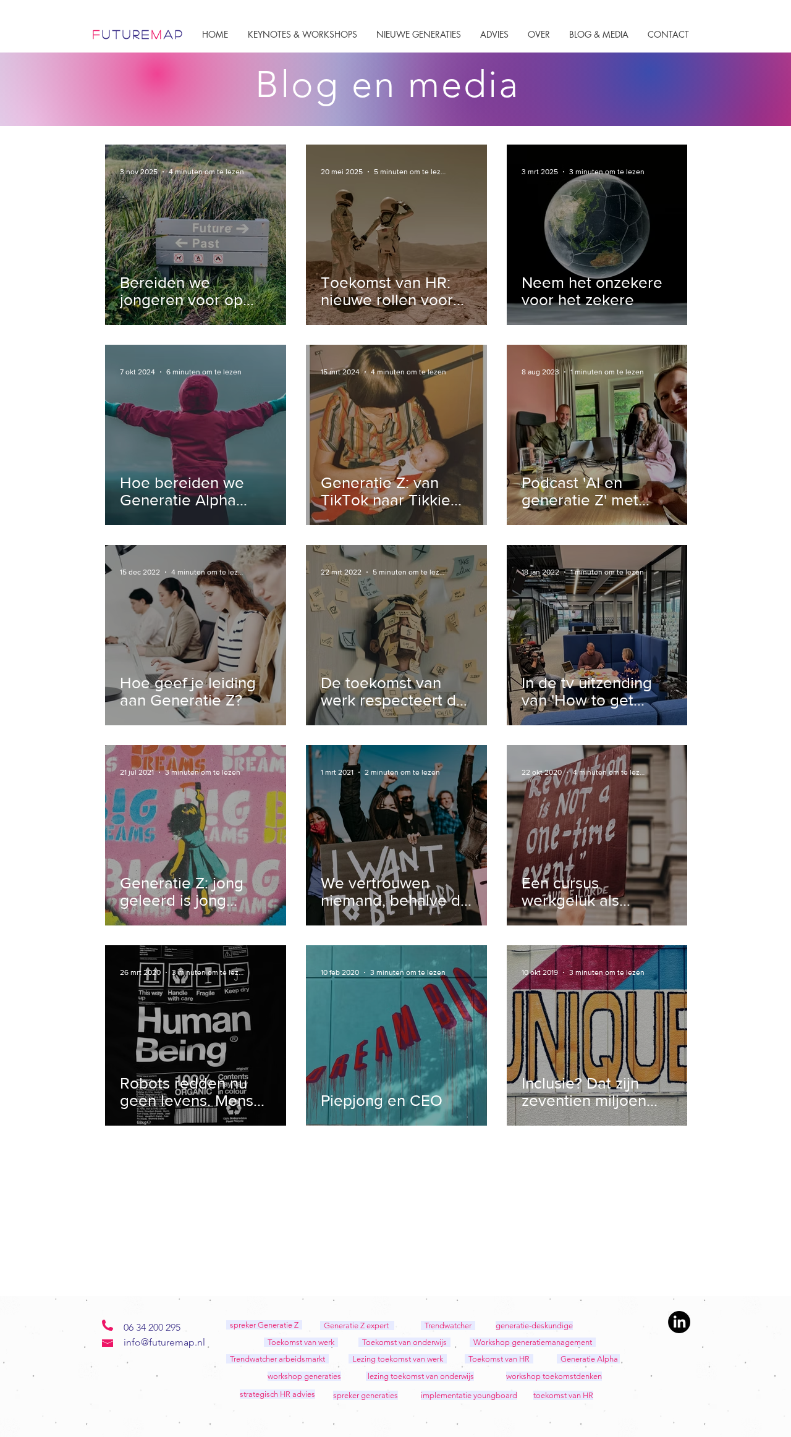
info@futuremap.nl (164, 1342)
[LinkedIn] (679, 1322)
